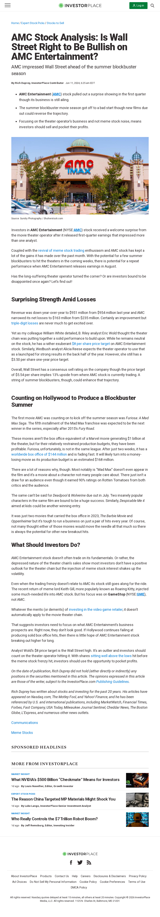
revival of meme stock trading (61, 250)
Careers (86, 876)
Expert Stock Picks (32, 23)
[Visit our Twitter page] (80, 862)
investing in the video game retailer (96, 609)
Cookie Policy (88, 882)
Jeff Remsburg (34, 825)
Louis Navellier (34, 786)
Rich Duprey (22, 82)
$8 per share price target (91, 344)
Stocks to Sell (55, 23)
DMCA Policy (79, 887)
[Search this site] (152, 5)
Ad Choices (19, 882)
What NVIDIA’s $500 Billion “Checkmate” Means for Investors (65, 779)
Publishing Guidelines (112, 682)
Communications (24, 723)
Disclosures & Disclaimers (110, 876)
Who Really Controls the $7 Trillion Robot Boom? (54, 819)
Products (46, 876)
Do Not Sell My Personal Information (53, 882)
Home (15, 23)
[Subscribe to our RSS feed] (89, 862)
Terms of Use (136, 882)
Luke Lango (32, 805)
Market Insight (20, 774)
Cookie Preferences (112, 882)
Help (75, 876)
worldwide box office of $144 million (39, 454)
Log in (140, 5)
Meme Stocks (22, 733)
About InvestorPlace (24, 876)
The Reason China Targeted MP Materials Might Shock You (63, 799)
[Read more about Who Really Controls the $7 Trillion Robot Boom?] (137, 819)
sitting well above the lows (111, 656)
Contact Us (62, 876)
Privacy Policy (138, 876)
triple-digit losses (24, 323)
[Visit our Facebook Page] (71, 862)
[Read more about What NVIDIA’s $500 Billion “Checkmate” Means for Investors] (137, 780)
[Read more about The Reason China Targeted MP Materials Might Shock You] (137, 800)
